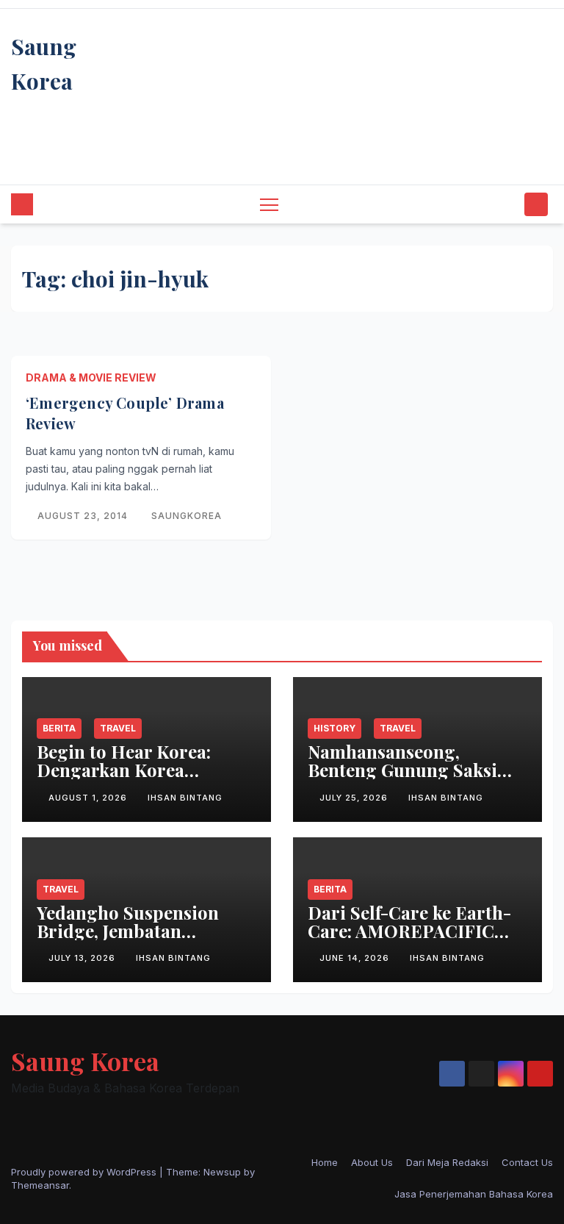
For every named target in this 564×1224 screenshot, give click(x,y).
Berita (59, 728)
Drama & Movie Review (91, 377)
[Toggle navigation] (269, 204)
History (334, 728)
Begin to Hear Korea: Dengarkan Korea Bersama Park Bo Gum (130, 770)
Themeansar (40, 1185)
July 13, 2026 (83, 958)
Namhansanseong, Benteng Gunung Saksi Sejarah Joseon (402, 770)
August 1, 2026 (89, 797)
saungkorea (186, 515)
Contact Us (527, 1162)
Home (324, 1162)
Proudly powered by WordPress (85, 1172)
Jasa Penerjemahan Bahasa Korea (473, 1194)
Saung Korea (85, 1061)
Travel (118, 728)
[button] (509, 204)
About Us (372, 1162)
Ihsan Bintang (185, 797)
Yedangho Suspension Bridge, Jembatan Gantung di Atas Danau (133, 931)
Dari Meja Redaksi (447, 1162)
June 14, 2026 (355, 958)
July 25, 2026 (355, 797)
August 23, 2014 (84, 515)
